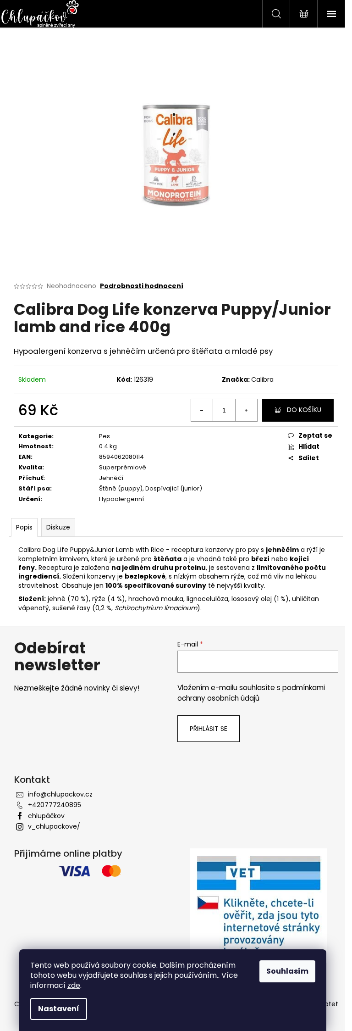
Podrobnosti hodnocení (141, 286)
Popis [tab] (24, 527)
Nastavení (58, 1008)
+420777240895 (54, 804)
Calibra (262, 379)
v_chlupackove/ (54, 826)
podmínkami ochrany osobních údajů (251, 692)
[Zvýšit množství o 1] (246, 410)
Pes (104, 436)
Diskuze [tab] (58, 527)
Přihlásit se (208, 728)
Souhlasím (287, 971)
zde (73, 985)
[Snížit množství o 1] (202, 410)
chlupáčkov (46, 815)
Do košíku (304, 409)
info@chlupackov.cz (60, 794)
